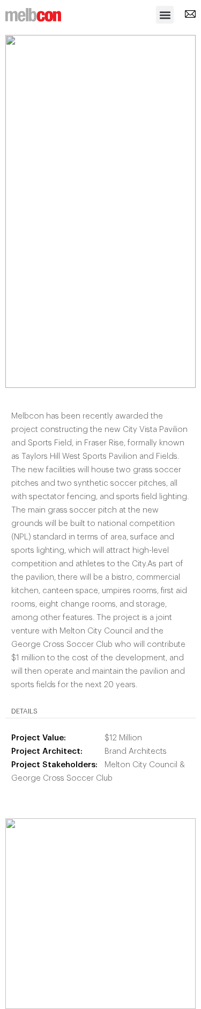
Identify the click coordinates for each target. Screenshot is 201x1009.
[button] (165, 15)
